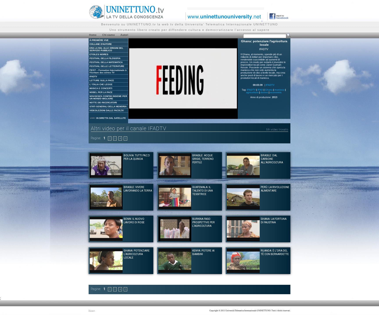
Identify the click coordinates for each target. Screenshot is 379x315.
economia (275, 92)
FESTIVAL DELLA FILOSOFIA (104, 58)
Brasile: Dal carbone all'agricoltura (272, 159)
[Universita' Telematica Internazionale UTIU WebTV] (127, 18)
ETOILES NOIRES (98, 54)
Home (93, 35)
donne (264, 92)
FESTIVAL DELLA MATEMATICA (106, 62)
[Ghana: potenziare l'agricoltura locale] (106, 272)
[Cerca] (288, 35)
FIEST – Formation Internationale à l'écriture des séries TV (108, 71)
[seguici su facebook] (277, 19)
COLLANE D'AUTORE (100, 44)
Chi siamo (108, 35)
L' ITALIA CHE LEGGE (101, 84)
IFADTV (93, 76)
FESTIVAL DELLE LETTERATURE (106, 66)
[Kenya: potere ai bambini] (174, 272)
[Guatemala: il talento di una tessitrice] (174, 208)
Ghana (269, 89)
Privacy (92, 311)
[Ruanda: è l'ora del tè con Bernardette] (243, 272)
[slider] (178, 115)
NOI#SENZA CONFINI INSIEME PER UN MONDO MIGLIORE (108, 97)
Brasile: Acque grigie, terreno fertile (203, 159)
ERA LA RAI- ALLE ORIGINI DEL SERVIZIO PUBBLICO (106, 49)
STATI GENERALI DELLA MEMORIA (108, 106)
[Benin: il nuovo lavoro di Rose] (106, 240)
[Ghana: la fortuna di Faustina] (243, 240)
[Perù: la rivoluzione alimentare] (243, 208)
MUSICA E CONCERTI (100, 88)
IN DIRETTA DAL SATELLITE (111, 118)
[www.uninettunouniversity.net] (223, 19)
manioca (279, 89)
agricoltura (252, 92)
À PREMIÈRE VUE (99, 40)
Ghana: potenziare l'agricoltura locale (137, 254)
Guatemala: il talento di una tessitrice (202, 191)
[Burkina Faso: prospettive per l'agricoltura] (174, 240)
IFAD (260, 89)
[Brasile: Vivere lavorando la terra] (106, 208)
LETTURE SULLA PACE (101, 80)
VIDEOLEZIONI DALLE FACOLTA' (106, 110)
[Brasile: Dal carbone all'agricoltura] (243, 176)
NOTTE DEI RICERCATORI (103, 102)
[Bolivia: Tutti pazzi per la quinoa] (106, 176)
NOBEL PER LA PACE (101, 92)
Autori (124, 35)
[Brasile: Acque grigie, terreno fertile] (174, 176)
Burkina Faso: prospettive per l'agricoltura (203, 222)
